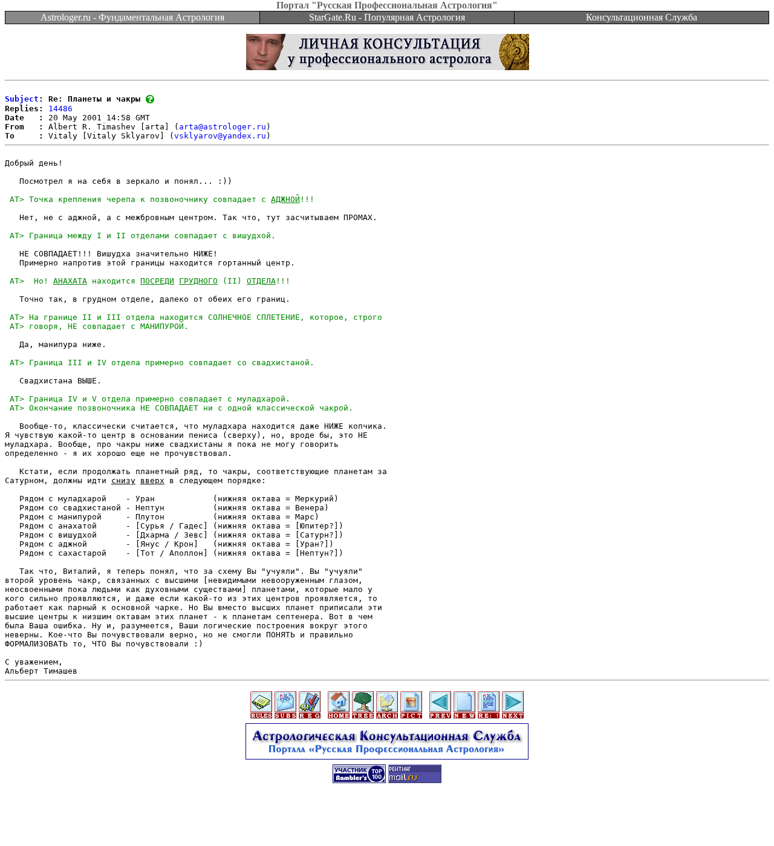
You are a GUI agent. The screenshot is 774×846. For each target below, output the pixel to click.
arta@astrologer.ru (222, 126)
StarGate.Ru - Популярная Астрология (387, 17)
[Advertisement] (387, 819)
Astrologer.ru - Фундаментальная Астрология (132, 17)
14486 (60, 108)
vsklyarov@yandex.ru (220, 135)
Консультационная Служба (641, 17)
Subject (22, 98)
